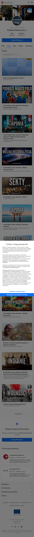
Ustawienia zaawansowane (17, 291)
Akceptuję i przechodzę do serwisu (17, 294)
